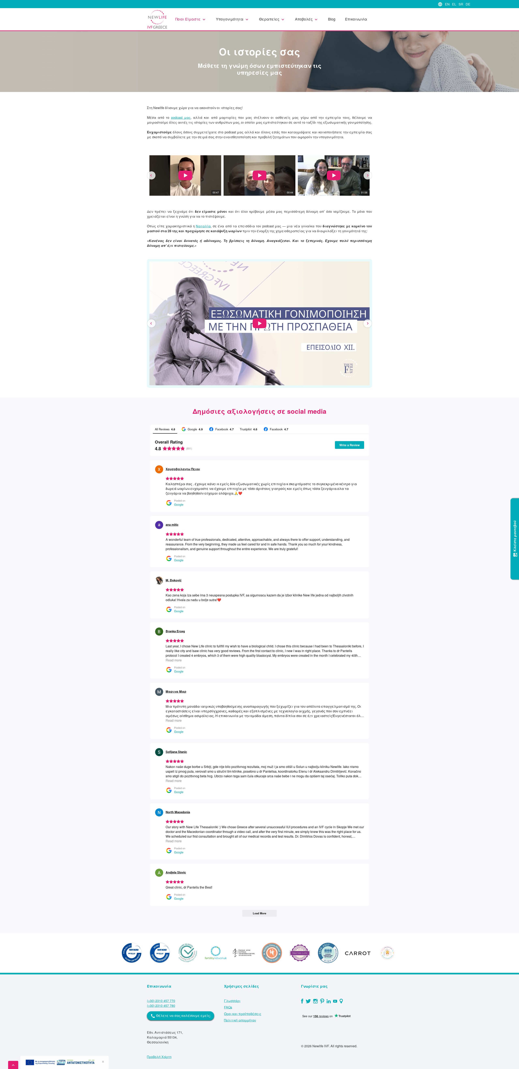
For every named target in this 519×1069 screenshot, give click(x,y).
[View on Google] (159, 469)
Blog (331, 19)
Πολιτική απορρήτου (240, 1020)
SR (461, 4)
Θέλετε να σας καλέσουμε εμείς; (180, 1015)
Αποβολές (306, 19)
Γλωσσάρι (232, 1000)
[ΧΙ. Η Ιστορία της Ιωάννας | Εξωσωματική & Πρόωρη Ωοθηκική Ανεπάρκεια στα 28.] (259, 323)
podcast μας (181, 117)
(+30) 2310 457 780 (161, 1005)
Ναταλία (203, 226)
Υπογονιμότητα (232, 19)
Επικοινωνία (356, 19)
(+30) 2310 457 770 (161, 1000)
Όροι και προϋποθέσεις (242, 1013)
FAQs (228, 1007)
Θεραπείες (272, 19)
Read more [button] (174, 660)
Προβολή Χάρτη (159, 1056)
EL (454, 4)
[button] (151, 175)
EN (447, 4)
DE (468, 4)
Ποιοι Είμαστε (190, 19)
